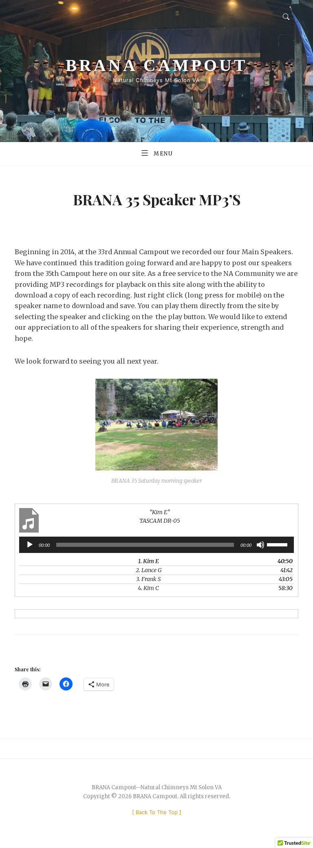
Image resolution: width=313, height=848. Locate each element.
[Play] (30, 545)
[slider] (278, 544)
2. (148, 570)
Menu (163, 153)
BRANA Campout (156, 65)
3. (148, 579)
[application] (156, 545)
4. (148, 588)
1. (148, 561)
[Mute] (260, 545)
